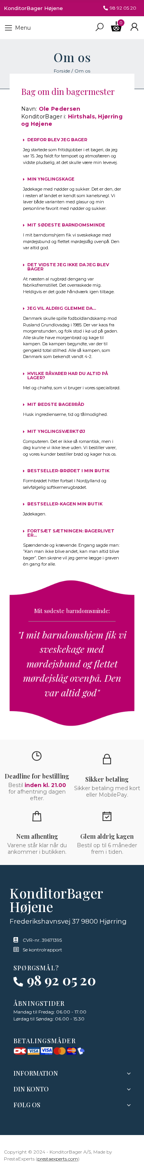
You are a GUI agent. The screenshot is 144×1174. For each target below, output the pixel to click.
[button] (119, 8)
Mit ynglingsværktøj (56, 431)
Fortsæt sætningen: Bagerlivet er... (70, 533)
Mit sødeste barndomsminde (66, 225)
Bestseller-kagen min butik (65, 504)
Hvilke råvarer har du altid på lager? (67, 375)
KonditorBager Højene (33, 8)
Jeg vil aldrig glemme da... (61, 308)
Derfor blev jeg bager (57, 139)
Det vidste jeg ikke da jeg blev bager (68, 267)
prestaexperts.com (57, 1159)
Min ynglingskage (50, 179)
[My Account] (134, 27)
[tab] (72, 138)
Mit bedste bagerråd (55, 404)
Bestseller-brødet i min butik (68, 470)
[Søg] (99, 27)
